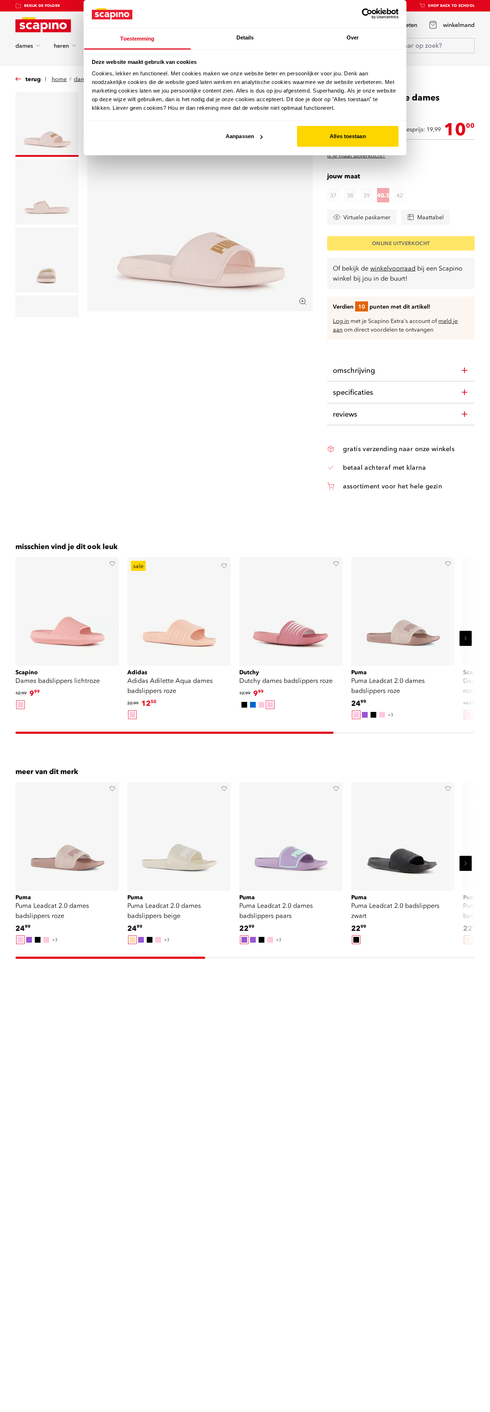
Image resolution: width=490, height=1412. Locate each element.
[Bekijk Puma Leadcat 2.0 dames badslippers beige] (179, 834)
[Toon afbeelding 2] (47, 192)
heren (61, 45)
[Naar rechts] (466, 638)
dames (24, 45)
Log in (341, 320)
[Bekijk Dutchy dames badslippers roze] (291, 609)
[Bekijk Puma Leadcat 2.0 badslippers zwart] (403, 834)
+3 (390, 714)
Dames (82, 79)
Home (59, 79)
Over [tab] (353, 37)
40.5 (383, 195)
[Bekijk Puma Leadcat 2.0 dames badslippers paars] (291, 834)
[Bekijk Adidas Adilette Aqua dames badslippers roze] (179, 609)
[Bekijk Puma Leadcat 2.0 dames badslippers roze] (403, 609)
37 (333, 195)
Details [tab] (245, 37)
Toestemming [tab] (137, 39)
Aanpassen (240, 136)
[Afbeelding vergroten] (302, 301)
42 (399, 195)
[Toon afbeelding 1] (47, 124)
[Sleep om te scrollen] (174, 733)
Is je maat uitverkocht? (356, 155)
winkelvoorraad (392, 268)
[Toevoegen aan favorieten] (112, 564)
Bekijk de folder (42, 5)
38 (350, 195)
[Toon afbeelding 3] (47, 259)
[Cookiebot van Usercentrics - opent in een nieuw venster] (367, 13)
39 (366, 195)
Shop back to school (451, 5)
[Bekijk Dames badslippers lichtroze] (67, 609)
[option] (20, 705)
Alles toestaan (348, 136)
